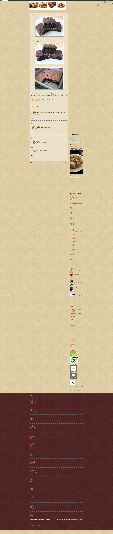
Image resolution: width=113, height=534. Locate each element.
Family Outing (31, 436)
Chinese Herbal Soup (32, 411)
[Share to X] (51, 99)
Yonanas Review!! (76, 287)
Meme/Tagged (31, 461)
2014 (72, 222)
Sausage (31, 490)
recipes (74, 353)
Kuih (30, 454)
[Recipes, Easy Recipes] (73, 390)
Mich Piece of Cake (35, 141)
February (73, 249)
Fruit (30, 438)
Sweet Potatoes (32, 500)
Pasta (30, 471)
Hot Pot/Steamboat (32, 447)
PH (33, 111)
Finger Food (31, 437)
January (73, 250)
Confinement (31, 418)
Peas (30, 473)
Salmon (31, 488)
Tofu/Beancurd (32, 506)
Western (40, 100)
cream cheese (31, 420)
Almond (31, 399)
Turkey (31, 507)
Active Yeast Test (72, 196)
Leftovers (31, 455)
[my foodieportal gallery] (73, 371)
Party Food (31, 470)
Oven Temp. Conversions (73, 198)
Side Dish (31, 496)
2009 (72, 254)
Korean (31, 453)
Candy (30, 408)
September (73, 229)
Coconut (31, 416)
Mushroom (31, 465)
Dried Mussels (31, 429)
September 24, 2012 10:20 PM (37, 151)
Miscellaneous (31, 463)
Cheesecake (31, 409)
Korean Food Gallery (72, 345)
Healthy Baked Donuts (77, 283)
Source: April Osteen (73, 310)
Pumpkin (31, 480)
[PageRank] (78, 390)
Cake (33, 100)
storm (34, 146)
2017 (72, 218)
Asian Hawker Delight (32, 402)
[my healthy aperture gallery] (74, 355)
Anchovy (31, 400)
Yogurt (30, 514)
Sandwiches (31, 489)
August (73, 230)
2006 (72, 258)
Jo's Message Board (72, 339)
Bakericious (34, 136)
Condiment (31, 417)
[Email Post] (47, 99)
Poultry (31, 478)
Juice (30, 452)
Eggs (30, 434)
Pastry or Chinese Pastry (33, 472)
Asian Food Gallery (72, 344)
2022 (72, 212)
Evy (30, 435)
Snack (38, 100)
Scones (31, 491)
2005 (72, 259)
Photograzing (72, 346)
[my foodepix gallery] (73, 372)
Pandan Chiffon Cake (76, 274)
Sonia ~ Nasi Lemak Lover (36, 131)
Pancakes (31, 469)
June (72, 244)
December (73, 225)
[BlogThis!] (50, 99)
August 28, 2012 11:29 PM (36, 128)
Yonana (31, 515)
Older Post (66, 162)
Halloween (31, 445)
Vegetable (31, 508)
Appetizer (31, 401)
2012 (72, 224)
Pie (30, 474)
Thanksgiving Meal (32, 504)
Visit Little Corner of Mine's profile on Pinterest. (76, 203)
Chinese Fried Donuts (73, 146)
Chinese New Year (32, 412)
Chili (30, 410)
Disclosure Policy (32, 427)
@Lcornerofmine (78, 136)
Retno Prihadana (35, 126)
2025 (72, 208)
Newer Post (32, 162)
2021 (72, 213)
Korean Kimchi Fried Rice (75, 239)
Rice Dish (31, 482)
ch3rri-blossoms (73, 316)
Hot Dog (31, 446)
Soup (30, 499)
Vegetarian (31, 509)
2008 (72, 255)
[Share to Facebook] (52, 99)
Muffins (31, 464)
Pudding (31, 479)
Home (49, 162)
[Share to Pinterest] (53, 99)
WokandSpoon (35, 121)
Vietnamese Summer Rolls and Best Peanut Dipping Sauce (78, 270)
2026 (72, 207)
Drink (30, 430)
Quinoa (31, 481)
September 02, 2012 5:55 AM (36, 143)
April (72, 246)
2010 (72, 253)
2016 (72, 219)
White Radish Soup (74, 237)
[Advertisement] (76, 17)
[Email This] (49, 99)
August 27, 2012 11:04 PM (36, 114)
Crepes (31, 421)
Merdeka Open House (32, 462)
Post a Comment (34, 158)
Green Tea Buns (74, 238)
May (72, 245)
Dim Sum (31, 425)
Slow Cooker (31, 497)
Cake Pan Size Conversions (73, 197)
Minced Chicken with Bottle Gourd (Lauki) (77, 231)
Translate (76, 178)
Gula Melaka (31, 444)
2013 (72, 223)
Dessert (36, 100)
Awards (31, 403)
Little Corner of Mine (36, 99)
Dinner (30, 426)
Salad (30, 487)
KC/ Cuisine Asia (72, 340)
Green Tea (31, 443)
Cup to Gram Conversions (73, 199)
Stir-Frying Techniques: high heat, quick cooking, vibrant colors (76, 314)
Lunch (30, 456)
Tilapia (30, 505)
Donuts (31, 428)
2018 (72, 217)
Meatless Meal (32, 460)
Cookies (31, 419)
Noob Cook (72, 319)
